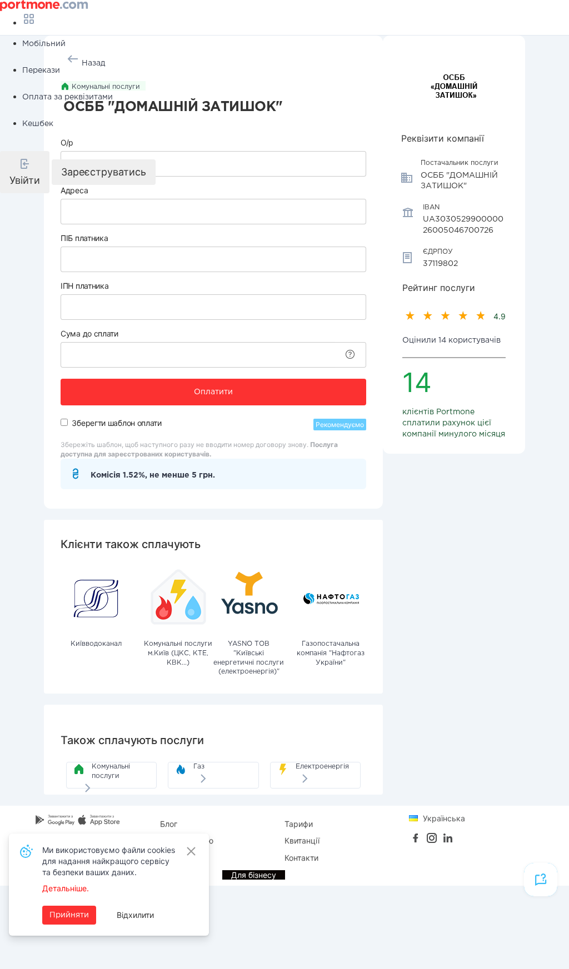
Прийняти (69, 915)
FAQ (167, 857)
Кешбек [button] (37, 124)
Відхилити (135, 915)
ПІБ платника (84, 238)
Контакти (301, 857)
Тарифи (298, 824)
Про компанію (186, 840)
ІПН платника (84, 285)
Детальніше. (65, 888)
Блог (168, 824)
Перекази (41, 70)
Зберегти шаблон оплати (116, 423)
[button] (24, 172)
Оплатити (213, 392)
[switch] (64, 422)
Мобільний (44, 44)
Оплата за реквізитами (67, 97)
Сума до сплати (89, 333)
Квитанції (302, 840)
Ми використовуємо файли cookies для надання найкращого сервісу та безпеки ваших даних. (108, 861)
